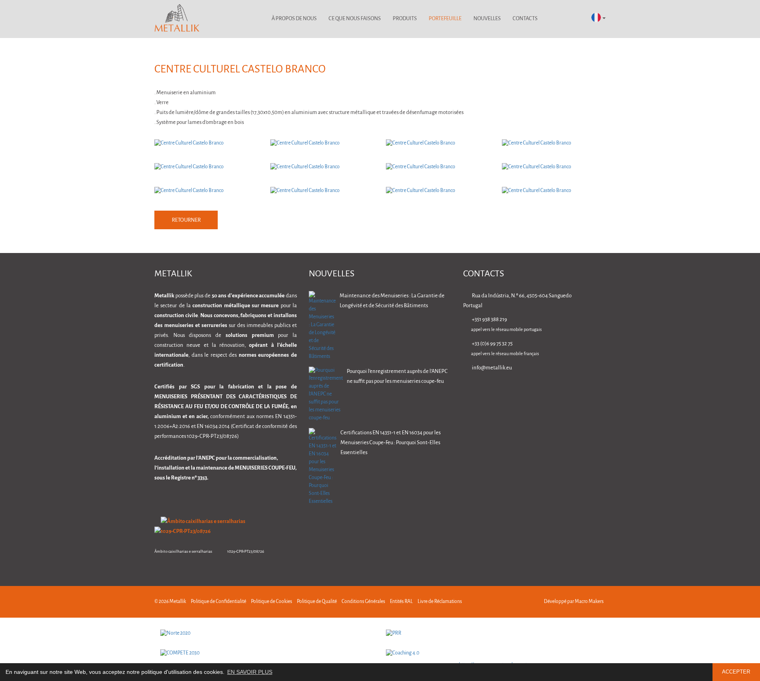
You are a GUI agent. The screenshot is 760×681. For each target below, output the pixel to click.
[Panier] (574, 19)
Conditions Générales (363, 601)
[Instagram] (577, 390)
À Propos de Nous (294, 19)
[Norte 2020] (267, 633)
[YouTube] (602, 390)
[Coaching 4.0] (493, 653)
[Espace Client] (553, 19)
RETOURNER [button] (186, 220)
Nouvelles (487, 19)
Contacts (525, 19)
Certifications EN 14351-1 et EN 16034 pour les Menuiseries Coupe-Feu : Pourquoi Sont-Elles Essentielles (390, 443)
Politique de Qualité (317, 601)
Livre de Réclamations (440, 601)
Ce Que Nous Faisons (355, 19)
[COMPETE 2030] (267, 653)
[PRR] (493, 633)
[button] (598, 18)
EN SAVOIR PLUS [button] (249, 672)
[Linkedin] (527, 390)
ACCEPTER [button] (736, 672)
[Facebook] (552, 390)
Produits (405, 19)
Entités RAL (401, 601)
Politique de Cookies (271, 601)
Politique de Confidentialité (218, 601)
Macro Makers (589, 601)
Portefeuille (445, 19)
